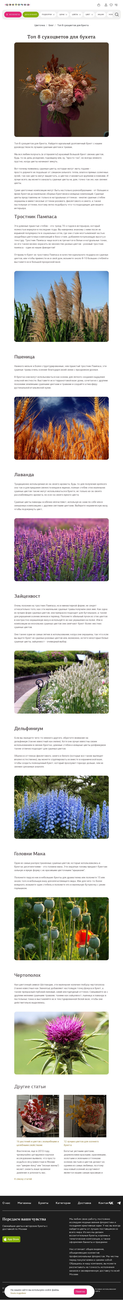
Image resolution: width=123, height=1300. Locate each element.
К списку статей (23, 1178)
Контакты (105, 1203)
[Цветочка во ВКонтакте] (111, 1203)
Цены (61, 14)
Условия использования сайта (105, 1290)
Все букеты (14, 14)
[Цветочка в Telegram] (119, 1203)
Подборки (47, 14)
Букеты (43, 1203)
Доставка (84, 1203)
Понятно (80, 1291)
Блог (51, 25)
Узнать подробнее (18, 1293)
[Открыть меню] (116, 5)
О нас (6, 1203)
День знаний (31, 14)
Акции (101, 14)
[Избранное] (111, 5)
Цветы (75, 14)
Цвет (88, 14)
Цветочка (39, 25)
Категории (63, 1203)
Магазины (24, 1203)
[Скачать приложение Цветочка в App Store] (11, 1239)
